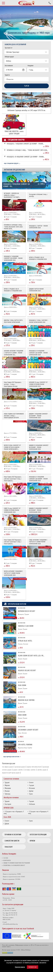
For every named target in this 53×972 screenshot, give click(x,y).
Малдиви (8, 788)
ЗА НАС (5, 858)
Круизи (32, 841)
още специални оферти (11, 163)
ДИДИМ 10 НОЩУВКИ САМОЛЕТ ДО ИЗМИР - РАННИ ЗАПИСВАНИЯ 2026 (38, 447)
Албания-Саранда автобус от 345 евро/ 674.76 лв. (26, 110)
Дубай (31, 791)
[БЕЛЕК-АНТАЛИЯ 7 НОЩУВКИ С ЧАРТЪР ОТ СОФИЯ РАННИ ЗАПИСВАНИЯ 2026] (14, 583)
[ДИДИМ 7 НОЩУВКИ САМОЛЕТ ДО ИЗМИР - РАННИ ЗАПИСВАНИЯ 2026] (39, 425)
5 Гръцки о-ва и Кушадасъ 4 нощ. (38, 812)
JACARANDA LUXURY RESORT (28, 730)
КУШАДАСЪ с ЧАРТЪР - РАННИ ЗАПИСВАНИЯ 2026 (38, 227)
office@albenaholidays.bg (10, 924)
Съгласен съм (32, 967)
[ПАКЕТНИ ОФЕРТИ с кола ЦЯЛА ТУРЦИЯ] (14, 122)
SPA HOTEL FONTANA (25, 745)
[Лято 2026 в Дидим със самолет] (39, 299)
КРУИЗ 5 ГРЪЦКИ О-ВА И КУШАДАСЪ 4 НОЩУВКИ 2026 (13, 290)
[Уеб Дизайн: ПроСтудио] (7, 953)
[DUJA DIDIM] (9, 693)
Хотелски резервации (38, 834)
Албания (32, 804)
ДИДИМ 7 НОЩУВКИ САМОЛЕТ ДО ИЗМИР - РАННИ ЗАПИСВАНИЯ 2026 (38, 416)
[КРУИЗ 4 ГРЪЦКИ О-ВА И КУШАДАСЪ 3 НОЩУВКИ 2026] (39, 268)
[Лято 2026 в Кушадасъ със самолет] (39, 236)
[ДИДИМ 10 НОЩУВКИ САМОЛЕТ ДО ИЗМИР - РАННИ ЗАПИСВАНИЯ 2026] (39, 457)
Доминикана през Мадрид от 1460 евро (29, 32)
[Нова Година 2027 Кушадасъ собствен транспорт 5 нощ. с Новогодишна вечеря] (14, 551)
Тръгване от (8, 48)
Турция (7, 782)
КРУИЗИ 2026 (8, 808)
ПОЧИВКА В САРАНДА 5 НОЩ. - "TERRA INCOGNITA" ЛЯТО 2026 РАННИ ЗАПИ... (27, 150)
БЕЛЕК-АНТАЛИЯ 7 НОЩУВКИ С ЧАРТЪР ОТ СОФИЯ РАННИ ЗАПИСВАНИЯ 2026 (13, 573)
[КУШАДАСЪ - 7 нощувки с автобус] (39, 331)
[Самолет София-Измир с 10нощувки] (39, 362)
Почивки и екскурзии (13, 834)
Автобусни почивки (11, 797)
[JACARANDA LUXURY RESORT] (9, 737)
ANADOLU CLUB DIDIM (25, 626)
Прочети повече (20, 967)
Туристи (7, 75)
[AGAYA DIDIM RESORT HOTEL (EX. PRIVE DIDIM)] (9, 663)
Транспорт (9, 847)
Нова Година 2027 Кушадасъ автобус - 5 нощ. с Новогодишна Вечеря (12, 384)
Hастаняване (9, 66)
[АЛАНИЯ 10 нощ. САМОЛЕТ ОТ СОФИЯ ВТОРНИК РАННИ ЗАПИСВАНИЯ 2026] (39, 394)
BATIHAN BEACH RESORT (26, 611)
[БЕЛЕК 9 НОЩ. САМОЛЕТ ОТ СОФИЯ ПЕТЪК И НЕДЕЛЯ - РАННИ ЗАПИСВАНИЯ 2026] (14, 457)
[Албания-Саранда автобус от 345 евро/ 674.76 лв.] (26, 99)
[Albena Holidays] (26, 3)
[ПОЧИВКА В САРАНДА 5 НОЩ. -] (14, 236)
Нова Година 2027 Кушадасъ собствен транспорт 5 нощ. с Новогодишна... (12, 542)
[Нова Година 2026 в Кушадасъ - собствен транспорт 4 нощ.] (14, 488)
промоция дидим (20, 766)
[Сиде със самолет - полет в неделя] (39, 551)
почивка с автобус (30, 769)
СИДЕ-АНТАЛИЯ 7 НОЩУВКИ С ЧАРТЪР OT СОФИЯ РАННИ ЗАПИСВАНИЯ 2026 (38, 542)
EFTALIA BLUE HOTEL (25, 641)
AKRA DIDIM (22, 715)
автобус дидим (42, 769)
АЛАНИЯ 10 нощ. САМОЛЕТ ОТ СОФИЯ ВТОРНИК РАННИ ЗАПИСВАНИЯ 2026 (38, 384)
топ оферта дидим (7, 766)
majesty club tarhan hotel (34, 766)
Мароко (7, 785)
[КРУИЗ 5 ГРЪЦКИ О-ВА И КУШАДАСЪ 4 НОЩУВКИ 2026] (14, 299)
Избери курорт (9, 57)
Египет (31, 782)
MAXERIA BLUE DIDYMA (26, 700)
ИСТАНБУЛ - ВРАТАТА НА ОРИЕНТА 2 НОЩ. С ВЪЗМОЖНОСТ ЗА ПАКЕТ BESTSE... (11, 195)
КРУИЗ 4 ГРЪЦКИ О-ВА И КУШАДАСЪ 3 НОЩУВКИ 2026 (38, 258)
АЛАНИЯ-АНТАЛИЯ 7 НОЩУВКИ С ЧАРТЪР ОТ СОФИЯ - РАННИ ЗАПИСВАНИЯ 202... (13, 353)
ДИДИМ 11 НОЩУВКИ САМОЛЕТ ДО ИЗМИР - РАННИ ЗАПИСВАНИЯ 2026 (38, 510)
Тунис (31, 794)
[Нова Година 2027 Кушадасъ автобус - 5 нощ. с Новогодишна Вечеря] (14, 394)
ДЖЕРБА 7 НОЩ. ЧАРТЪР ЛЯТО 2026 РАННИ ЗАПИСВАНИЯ (13, 321)
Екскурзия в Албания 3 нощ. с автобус (38, 195)
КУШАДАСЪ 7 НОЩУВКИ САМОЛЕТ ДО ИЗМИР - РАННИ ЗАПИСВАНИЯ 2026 (25, 144)
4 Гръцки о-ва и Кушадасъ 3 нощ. (14, 812)
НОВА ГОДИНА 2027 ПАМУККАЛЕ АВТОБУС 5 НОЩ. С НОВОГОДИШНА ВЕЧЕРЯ (14, 416)
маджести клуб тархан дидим (11, 772)
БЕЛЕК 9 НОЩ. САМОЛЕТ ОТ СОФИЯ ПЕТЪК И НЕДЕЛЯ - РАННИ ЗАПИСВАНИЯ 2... (12, 447)
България (8, 804)
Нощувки (30, 66)
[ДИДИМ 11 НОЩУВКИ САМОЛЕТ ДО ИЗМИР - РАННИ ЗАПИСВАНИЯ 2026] (39, 520)
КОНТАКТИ (7, 860)
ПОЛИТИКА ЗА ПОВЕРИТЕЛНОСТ (14, 865)
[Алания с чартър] (14, 362)
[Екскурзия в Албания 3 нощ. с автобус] (39, 205)
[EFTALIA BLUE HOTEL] (9, 648)
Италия (7, 791)
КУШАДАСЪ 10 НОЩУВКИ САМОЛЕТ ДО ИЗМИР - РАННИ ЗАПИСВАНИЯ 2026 (25, 157)
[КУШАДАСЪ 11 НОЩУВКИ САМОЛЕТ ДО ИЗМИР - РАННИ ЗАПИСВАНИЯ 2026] (39, 488)
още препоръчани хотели (11, 756)
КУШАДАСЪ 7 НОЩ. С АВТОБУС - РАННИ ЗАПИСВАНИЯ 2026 (39, 321)
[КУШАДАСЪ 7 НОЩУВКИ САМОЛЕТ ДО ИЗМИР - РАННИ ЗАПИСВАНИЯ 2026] (26, 182)
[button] (51, 22)
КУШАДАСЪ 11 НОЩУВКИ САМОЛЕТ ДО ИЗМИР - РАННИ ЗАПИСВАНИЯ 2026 (38, 479)
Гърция (31, 785)
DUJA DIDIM (22, 685)
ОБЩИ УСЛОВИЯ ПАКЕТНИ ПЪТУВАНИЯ (16, 863)
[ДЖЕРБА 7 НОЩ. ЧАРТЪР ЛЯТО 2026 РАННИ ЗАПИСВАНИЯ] (14, 331)
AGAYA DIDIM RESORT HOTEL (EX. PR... (31, 656)
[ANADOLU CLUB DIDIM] (9, 633)
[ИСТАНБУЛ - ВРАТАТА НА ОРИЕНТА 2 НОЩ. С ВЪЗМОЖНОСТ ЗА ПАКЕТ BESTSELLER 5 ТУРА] (14, 205)
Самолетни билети (12, 841)
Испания (32, 788)
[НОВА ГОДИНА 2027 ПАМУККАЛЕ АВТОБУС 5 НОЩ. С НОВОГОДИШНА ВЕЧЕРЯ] (14, 425)
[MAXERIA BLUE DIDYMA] (9, 708)
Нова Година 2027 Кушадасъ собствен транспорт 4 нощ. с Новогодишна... (12, 479)
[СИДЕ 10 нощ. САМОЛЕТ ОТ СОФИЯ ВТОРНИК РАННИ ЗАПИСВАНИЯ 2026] (14, 520)
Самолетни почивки (11, 779)
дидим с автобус (18, 769)
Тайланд (7, 794)
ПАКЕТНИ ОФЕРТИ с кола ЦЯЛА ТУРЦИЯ (14, 132)
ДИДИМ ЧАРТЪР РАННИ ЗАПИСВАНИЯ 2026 (36, 290)
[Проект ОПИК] (25, 939)
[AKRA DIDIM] (9, 722)
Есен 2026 (7, 817)
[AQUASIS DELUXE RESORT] (9, 678)
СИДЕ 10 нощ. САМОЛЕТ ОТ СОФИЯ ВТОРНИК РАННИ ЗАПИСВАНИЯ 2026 (12, 510)
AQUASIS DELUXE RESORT (27, 670)
